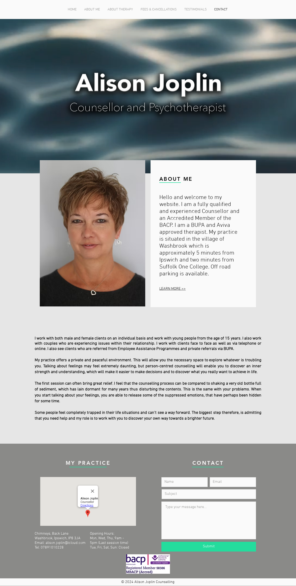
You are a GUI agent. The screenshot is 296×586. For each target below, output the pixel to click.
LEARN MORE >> (172, 289)
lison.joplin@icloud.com (66, 543)
